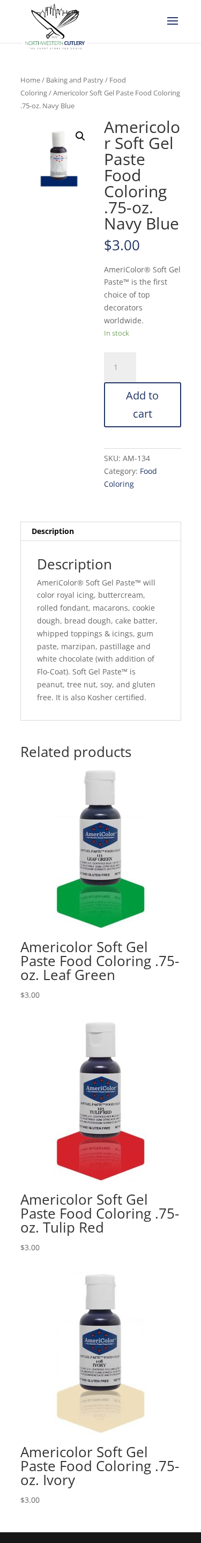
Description (53, 531)
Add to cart (142, 404)
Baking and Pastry (74, 80)
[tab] (101, 531)
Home (30, 80)
